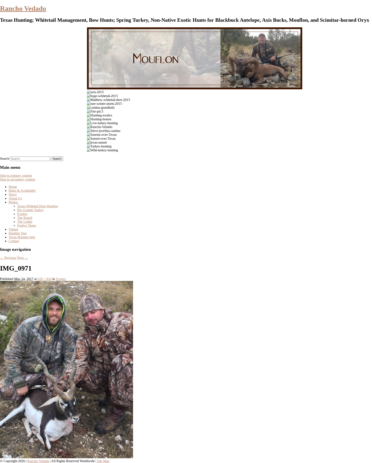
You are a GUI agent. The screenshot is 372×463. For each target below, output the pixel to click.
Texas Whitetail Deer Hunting (37, 206)
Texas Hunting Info (22, 237)
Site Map (103, 461)
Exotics (22, 214)
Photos (13, 202)
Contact (14, 241)
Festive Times (26, 225)
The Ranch (24, 218)
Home (13, 187)
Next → (22, 258)
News (13, 194)
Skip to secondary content (17, 179)
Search (4, 158)
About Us (15, 198)
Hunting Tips (17, 233)
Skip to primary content (16, 175)
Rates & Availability (22, 190)
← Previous (8, 258)
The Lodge (24, 221)
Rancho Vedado (23, 8)
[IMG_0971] (66, 457)
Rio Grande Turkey (30, 210)
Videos (13, 229)
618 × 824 (44, 279)
